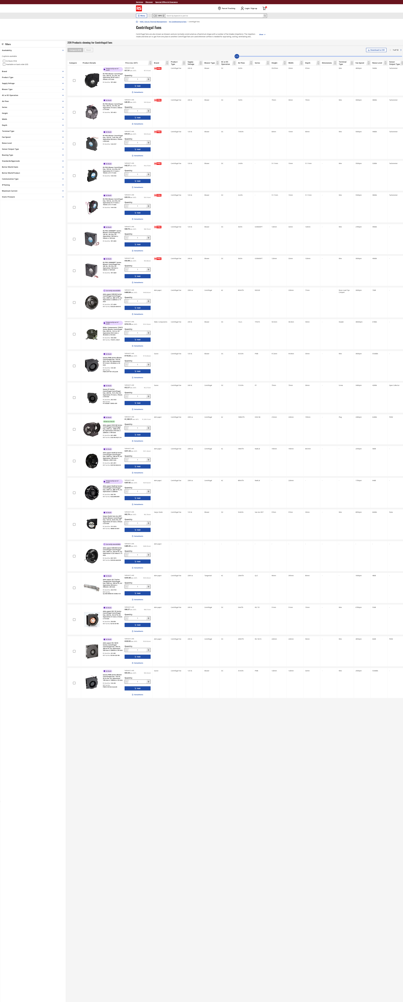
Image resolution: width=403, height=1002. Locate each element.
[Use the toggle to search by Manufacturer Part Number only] (163, 16)
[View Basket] (264, 8)
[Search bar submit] (265, 16)
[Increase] (148, 79)
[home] (137, 21)
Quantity (128, 75)
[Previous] (390, 50)
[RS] (139, 8)
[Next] (401, 50)
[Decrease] (127, 79)
